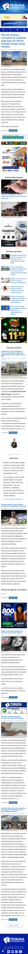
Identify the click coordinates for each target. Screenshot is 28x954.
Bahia (11, 49)
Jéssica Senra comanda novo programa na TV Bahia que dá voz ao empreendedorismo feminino (18, 310)
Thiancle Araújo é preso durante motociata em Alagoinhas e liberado (13, 505)
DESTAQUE (13, 720)
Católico (12, 813)
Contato (21, 947)
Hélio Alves (17, 947)
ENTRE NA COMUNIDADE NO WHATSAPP (13, 137)
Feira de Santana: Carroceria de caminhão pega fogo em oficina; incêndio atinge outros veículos (13, 41)
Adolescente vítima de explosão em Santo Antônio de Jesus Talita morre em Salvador (17, 289)
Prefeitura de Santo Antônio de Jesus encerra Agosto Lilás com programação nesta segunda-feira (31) (13, 353)
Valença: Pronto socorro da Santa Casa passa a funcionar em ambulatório (18, 280)
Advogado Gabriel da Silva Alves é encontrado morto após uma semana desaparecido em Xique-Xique (18, 259)
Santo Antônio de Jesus (15, 358)
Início (6, 947)
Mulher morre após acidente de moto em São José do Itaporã (12, 632)
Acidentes (13, 635)
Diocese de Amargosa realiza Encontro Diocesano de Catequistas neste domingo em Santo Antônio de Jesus (18, 271)
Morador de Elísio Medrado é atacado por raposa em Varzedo (12, 717)
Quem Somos (11, 947)
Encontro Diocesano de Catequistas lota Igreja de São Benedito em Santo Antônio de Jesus (18, 299)
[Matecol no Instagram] (14, 143)
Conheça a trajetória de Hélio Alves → (14, 499)
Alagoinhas (12, 508)
